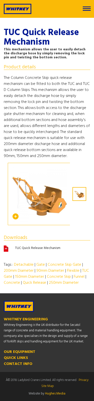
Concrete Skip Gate (64, 264)
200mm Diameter (19, 271)
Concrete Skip (59, 277)
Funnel (79, 277)
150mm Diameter (29, 277)
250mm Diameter (64, 283)
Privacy (83, 380)
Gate (40, 264)
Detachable (24, 264)
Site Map (47, 386)
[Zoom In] (15, 218)
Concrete (12, 283)
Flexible (73, 271)
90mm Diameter (50, 271)
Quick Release (34, 283)
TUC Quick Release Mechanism (37, 248)
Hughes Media (55, 393)
